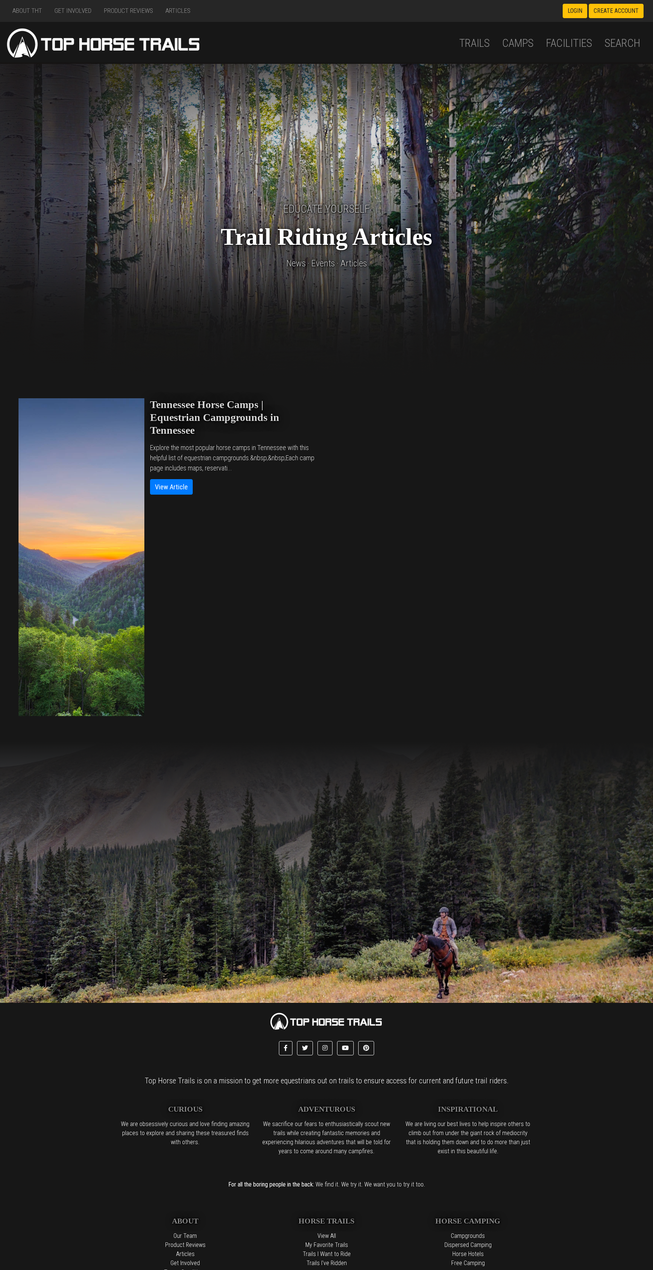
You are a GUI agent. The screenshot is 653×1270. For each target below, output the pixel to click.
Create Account (616, 10)
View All (326, 1235)
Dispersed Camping (468, 1244)
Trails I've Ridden (326, 1263)
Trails (474, 43)
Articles (178, 10)
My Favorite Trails (326, 1244)
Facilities (569, 43)
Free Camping (468, 1263)
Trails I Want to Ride (327, 1254)
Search (623, 43)
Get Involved (72, 10)
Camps (518, 43)
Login (575, 10)
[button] (285, 1048)
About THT (27, 10)
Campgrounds (468, 1235)
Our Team (185, 1235)
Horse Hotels (468, 1254)
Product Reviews (128, 10)
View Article (171, 487)
